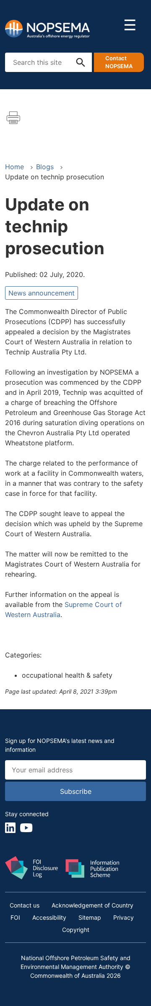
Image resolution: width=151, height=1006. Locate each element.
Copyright (75, 929)
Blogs (45, 166)
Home (14, 166)
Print (13, 117)
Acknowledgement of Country (92, 905)
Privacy (123, 917)
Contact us (24, 905)
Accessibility (49, 917)
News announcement (41, 293)
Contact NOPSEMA (119, 62)
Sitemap (89, 917)
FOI (15, 917)
